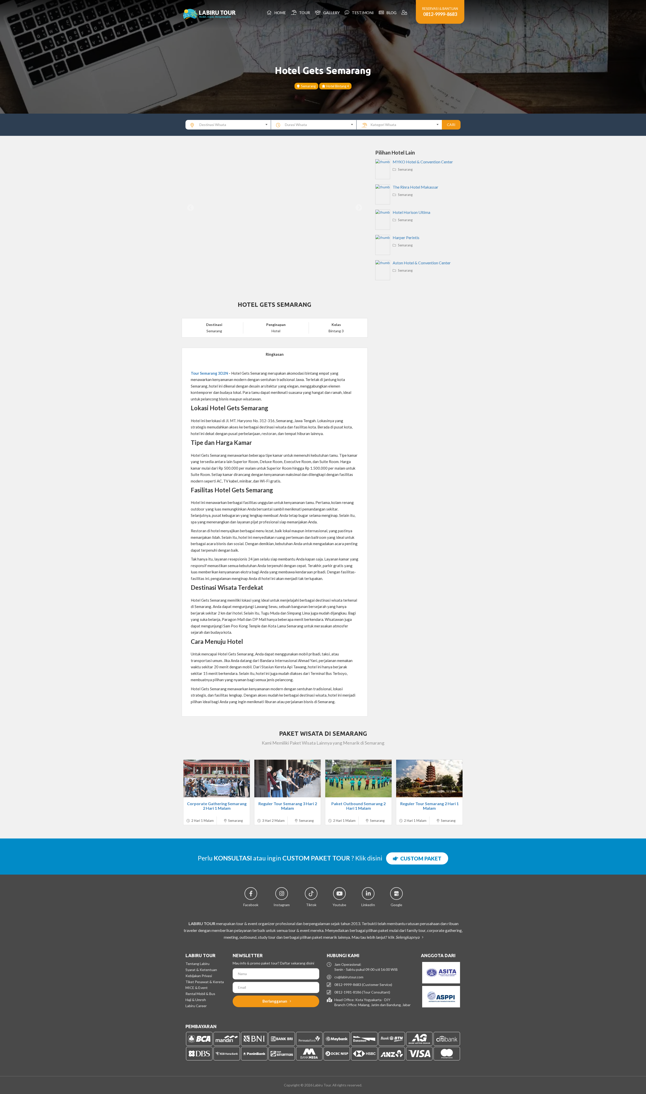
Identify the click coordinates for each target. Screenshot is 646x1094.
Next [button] (359, 208)
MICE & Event (196, 987)
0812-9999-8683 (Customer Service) (363, 984)
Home (279, 12)
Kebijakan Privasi (198, 976)
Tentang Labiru (197, 963)
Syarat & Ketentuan (201, 970)
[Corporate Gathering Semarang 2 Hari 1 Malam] (216, 778)
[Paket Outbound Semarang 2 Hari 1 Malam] (358, 778)
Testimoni (362, 12)
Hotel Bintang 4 (337, 86)
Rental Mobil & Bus (200, 993)
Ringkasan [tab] (275, 354)
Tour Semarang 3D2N (209, 373)
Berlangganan (275, 1001)
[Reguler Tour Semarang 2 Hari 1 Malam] (429, 778)
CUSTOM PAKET (419, 858)
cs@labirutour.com (348, 977)
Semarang (308, 86)
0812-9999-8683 (440, 14)
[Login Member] (405, 12)
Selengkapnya (407, 937)
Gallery (331, 12)
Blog (390, 12)
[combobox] (228, 125)
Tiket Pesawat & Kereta (204, 982)
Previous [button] (190, 208)
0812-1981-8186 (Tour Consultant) (362, 992)
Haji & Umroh (195, 1000)
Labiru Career (196, 1006)
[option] (274, 208)
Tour (304, 12)
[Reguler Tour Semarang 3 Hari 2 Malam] (287, 778)
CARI (451, 124)
